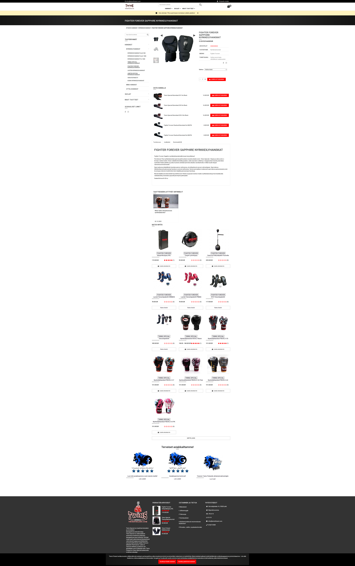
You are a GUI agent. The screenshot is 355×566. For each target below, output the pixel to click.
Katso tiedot (164, 307)
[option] (156, 38)
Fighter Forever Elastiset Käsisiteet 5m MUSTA (178, 135)
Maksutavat (183, 507)
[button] (137, 44)
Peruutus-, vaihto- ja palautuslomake (191, 527)
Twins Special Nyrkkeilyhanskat (134, 62)
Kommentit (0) (177, 142)
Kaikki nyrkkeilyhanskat (136, 80)
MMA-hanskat (131, 85)
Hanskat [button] (168, 8)
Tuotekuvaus (157, 142)
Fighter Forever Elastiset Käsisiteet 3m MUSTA (178, 125)
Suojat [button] (177, 8)
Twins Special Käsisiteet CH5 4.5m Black (176, 115)
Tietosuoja (183, 514)
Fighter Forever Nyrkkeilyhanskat (134, 66)
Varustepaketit (133, 77)
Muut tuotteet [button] (188, 8)
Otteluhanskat (132, 89)
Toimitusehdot (184, 518)
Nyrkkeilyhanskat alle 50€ (137, 53)
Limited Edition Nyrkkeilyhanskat (134, 74)
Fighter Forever (215, 53)
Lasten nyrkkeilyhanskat (136, 70)
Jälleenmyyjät (184, 510)
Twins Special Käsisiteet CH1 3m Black (175, 95)
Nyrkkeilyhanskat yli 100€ (136, 59)
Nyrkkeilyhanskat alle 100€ (137, 56)
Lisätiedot (167, 142)
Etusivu (128, 28)
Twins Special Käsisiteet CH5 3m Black (175, 105)
